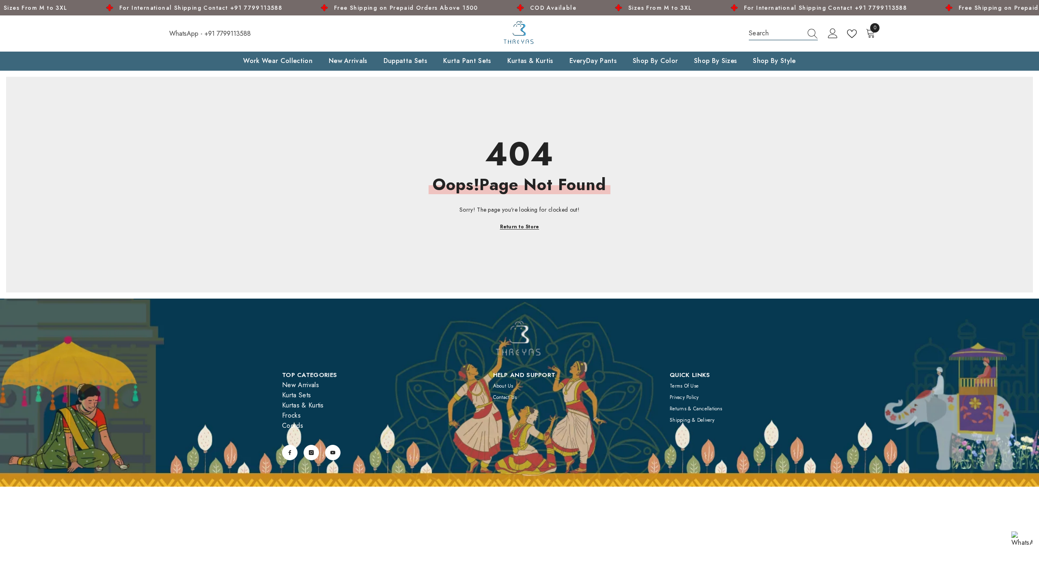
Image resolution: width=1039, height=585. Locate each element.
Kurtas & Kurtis (303, 405)
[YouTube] (333, 452)
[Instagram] (311, 452)
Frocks (291, 415)
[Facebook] (289, 452)
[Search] (783, 33)
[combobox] (775, 33)
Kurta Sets (296, 395)
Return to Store (519, 226)
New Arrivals (300, 385)
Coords (292, 425)
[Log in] (833, 34)
